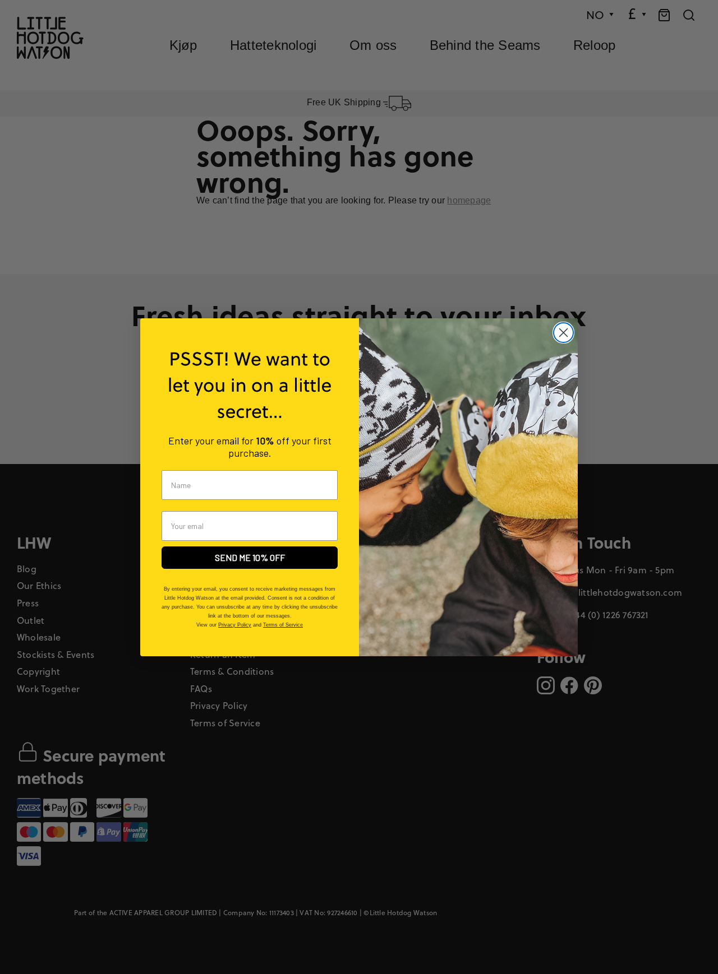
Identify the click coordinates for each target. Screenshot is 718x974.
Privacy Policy (234, 625)
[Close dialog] (563, 332)
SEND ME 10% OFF (250, 557)
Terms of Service (283, 625)
